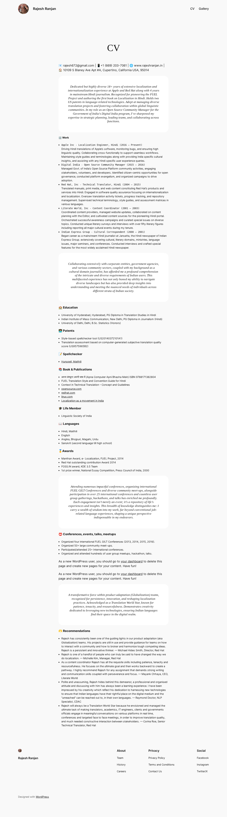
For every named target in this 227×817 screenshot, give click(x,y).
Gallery (204, 8)
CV (192, 8)
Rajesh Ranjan (44, 9)
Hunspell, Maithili (71, 361)
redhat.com (68, 392)
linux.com (67, 396)
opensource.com (71, 388)
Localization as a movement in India (82, 400)
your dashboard (132, 561)
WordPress (42, 796)
